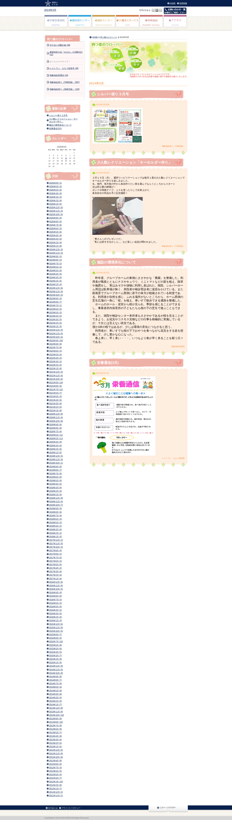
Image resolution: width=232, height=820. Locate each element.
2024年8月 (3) (55, 260)
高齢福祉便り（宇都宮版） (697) (65, 82)
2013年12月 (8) (56, 708)
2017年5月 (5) (55, 564)
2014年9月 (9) (55, 676)
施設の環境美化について (116, 262)
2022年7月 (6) (55, 347)
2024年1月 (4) (55, 284)
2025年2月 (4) (55, 242)
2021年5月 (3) (55, 396)
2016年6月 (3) (55, 603)
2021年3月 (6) (55, 403)
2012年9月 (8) (55, 760)
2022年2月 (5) (55, 365)
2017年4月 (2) (55, 568)
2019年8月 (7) (55, 470)
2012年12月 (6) (56, 750)
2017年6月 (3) (55, 561)
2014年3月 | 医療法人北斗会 (52, 3)
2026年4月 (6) (55, 193)
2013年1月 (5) (55, 746)
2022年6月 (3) (55, 351)
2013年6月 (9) (55, 729)
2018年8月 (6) (55, 512)
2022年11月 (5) (56, 333)
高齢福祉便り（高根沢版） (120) (65, 89)
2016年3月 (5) (55, 613)
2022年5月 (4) (55, 354)
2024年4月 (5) (55, 274)
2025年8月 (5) (55, 221)
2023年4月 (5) (55, 316)
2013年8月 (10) (56, 722)
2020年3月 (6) (55, 445)
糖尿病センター (79, 23)
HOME (172, 3)
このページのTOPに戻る (168, 808)
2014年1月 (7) (55, 704)
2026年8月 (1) (55, 183)
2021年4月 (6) (55, 400)
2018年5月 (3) (55, 522)
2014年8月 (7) (55, 680)
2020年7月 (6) (55, 431)
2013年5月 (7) (55, 732)
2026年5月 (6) (55, 190)
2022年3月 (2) (55, 361)
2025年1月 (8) (55, 246)
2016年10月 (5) (56, 589)
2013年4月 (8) (55, 736)
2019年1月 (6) (55, 494)
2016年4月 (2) (55, 610)
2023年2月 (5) (55, 323)
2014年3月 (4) (55, 697)
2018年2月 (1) (55, 533)
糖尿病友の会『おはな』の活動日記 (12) (66, 53)
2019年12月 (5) (56, 456)
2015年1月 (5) (55, 662)
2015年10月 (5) (56, 631)
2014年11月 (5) (56, 669)
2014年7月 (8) (55, 683)
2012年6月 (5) (55, 771)
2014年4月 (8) (55, 694)
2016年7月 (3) (55, 599)
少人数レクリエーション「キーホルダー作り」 (134, 162)
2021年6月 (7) (55, 393)
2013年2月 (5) (55, 743)
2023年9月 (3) (55, 298)
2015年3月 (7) (55, 655)
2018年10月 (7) (56, 505)
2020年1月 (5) (55, 452)
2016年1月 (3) (55, 620)
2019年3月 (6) (55, 487)
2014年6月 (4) (55, 687)
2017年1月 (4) (55, 578)
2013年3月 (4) (55, 739)
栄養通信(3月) (108, 363)
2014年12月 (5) (56, 666)
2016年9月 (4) (55, 592)
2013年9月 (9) (55, 718)
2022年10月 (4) (56, 337)
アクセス (175, 23)
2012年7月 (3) (55, 767)
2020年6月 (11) (56, 435)
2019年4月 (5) (55, 484)
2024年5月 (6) (55, 270)
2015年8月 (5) (55, 638)
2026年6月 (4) (55, 186)
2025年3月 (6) (55, 239)
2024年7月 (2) (55, 263)
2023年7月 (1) (55, 305)
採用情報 (183, 3)
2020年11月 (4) (56, 417)
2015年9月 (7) (55, 634)
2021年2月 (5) (55, 407)
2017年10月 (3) (56, 547)
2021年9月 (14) (56, 382)
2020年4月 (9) (55, 442)
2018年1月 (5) (55, 536)
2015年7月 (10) (56, 641)
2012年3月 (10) (56, 782)
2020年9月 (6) (55, 424)
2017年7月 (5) (55, 557)
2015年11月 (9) (56, 627)
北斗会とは (53, 808)
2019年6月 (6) (55, 477)
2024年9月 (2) (55, 256)
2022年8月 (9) (55, 344)
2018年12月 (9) (56, 498)
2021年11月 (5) (56, 375)
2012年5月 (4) (55, 774)
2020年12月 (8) (56, 414)
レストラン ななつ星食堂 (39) (64, 68)
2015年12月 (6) (56, 624)
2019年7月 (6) (55, 473)
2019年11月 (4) (56, 459)
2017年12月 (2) (56, 540)
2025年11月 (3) (56, 211)
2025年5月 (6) (55, 232)
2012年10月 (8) (56, 757)
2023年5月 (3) (55, 312)
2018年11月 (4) (56, 501)
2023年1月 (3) (55, 326)
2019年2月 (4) (55, 491)
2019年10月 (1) (56, 463)
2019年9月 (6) (55, 466)
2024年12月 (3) (56, 249)
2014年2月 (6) (55, 701)
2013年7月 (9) (55, 725)
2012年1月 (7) (55, 788)
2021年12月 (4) (56, 372)
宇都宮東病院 (56, 23)
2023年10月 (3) (56, 295)
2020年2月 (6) (55, 449)
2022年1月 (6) (55, 368)
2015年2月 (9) (55, 659)
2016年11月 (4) (56, 585)
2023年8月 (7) (55, 302)
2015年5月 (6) (55, 648)
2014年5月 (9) (55, 690)
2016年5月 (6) (55, 606)
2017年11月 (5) (56, 543)
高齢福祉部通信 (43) (59, 75)
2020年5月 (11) (56, 438)
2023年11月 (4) (56, 291)
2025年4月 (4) (55, 235)
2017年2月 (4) (55, 575)
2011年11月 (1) (56, 795)
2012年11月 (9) (56, 753)
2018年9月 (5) (55, 508)
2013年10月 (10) (56, 715)
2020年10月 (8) (56, 421)
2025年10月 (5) (56, 214)
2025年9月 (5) (55, 218)
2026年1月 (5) (55, 204)
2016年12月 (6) (56, 582)
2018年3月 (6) (55, 529)
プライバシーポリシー (71, 808)
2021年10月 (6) (56, 379)
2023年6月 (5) (55, 309)
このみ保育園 (151, 23)
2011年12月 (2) (56, 792)
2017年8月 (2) (55, 554)
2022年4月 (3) (55, 358)
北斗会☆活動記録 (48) (60, 45)
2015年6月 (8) (55, 645)
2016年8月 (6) (55, 596)
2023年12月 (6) (56, 288)
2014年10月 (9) (56, 673)
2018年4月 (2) (55, 526)
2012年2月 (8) (55, 785)
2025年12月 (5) (56, 207)
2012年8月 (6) (55, 764)
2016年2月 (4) (55, 617)
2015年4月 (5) (55, 652)
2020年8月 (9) (55, 428)
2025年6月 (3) (55, 228)
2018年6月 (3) (55, 519)
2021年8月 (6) (55, 386)
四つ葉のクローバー (108, 37)
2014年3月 (50, 10)
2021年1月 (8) (55, 410)
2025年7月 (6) (55, 225)
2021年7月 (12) (56, 389)
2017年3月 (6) (55, 571)
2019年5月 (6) (55, 480)
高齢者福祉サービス (127, 23)
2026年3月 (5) (55, 197)
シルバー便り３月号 (113, 94)
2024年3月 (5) (55, 277)
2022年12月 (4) (56, 330)
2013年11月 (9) (56, 712)
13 (66, 158)
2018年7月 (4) (55, 515)
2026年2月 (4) (55, 200)
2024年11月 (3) (56, 253)
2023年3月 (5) (55, 319)
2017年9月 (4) (55, 550)
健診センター (103, 23)
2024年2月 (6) (55, 281)
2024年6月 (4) (55, 267)
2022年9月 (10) (56, 340)
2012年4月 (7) (55, 778)
